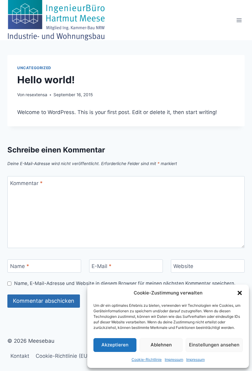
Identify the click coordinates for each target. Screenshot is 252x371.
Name (19, 266)
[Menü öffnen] (239, 20)
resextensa (36, 94)
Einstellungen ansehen (214, 345)
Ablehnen (161, 345)
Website (183, 266)
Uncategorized (34, 67)
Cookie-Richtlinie (147, 359)
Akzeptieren (114, 345)
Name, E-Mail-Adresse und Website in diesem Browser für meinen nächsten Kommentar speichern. (124, 283)
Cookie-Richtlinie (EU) (62, 356)
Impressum (174, 359)
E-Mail (102, 266)
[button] (240, 293)
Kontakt (19, 356)
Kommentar (26, 183)
